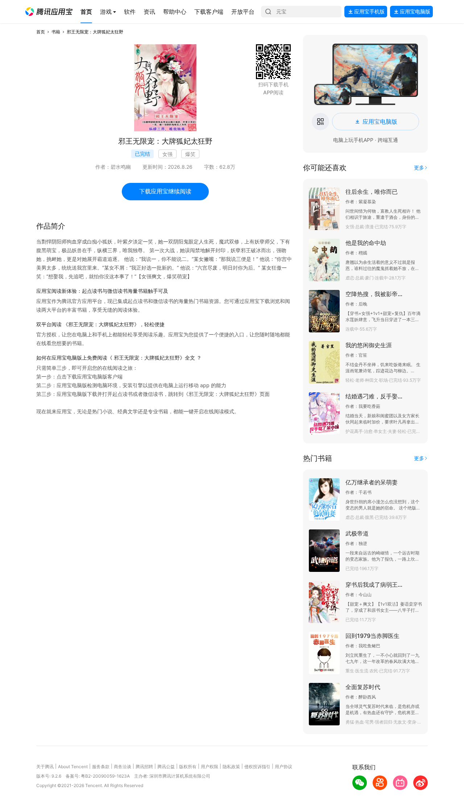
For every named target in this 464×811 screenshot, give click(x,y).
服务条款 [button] (100, 766)
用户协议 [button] (283, 766)
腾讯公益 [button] (166, 766)
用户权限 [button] (209, 766)
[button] (48, 11)
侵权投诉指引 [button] (257, 766)
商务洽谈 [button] (122, 766)
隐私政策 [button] (231, 766)
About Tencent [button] (73, 766)
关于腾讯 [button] (45, 766)
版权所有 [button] (187, 766)
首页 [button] (40, 31)
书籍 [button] (55, 31)
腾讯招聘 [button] (144, 766)
